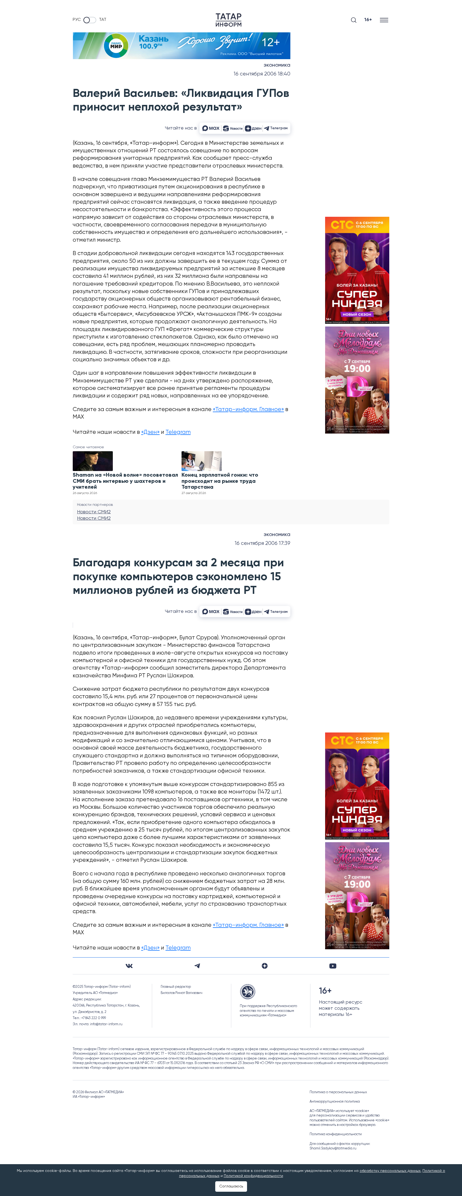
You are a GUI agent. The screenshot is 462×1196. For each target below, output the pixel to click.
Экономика (277, 65)
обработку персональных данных (390, 1171)
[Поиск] (353, 20)
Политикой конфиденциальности (253, 1176)
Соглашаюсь (231, 1186)
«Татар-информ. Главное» (248, 409)
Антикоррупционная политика (335, 1101)
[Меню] (384, 20)
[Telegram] (197, 966)
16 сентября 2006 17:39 (262, 543)
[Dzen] (264, 965)
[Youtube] (333, 966)
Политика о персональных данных (338, 1092)
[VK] (129, 966)
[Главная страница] (228, 20)
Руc (77, 20)
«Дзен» (150, 432)
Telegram (178, 432)
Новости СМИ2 (94, 512)
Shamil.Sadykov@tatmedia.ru (333, 1148)
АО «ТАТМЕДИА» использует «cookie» (339, 1111)
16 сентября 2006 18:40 (262, 74)
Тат (102, 20)
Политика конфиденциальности (336, 1134)
